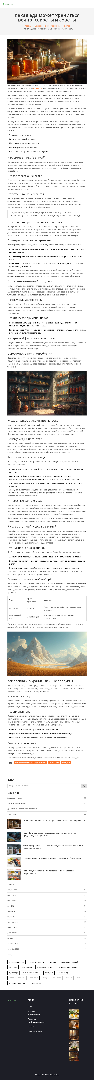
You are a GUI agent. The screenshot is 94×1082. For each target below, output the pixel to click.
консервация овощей (69, 962)
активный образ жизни (68, 967)
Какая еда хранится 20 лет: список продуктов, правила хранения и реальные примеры (53, 847)
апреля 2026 (47, 911)
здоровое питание (16, 962)
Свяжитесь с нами (35, 1031)
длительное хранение (31, 972)
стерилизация (35, 983)
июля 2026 (47, 895)
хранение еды (40, 763)
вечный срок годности (23, 763)
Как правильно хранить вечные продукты (28, 151)
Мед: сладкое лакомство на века (24, 143)
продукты (49, 972)
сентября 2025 (47, 949)
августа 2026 (47, 890)
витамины (34, 978)
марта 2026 (47, 917)
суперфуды (13, 972)
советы (69, 978)
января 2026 (47, 927)
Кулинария (47, 814)
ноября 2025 (47, 938)
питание (53, 962)
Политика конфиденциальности (36, 1020)
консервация (27, 967)
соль (79, 978)
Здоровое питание (47, 798)
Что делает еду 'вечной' (20, 135)
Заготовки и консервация (47, 803)
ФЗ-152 (31, 1027)
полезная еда (63, 972)
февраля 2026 (47, 922)
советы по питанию (17, 978)
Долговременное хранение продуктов (52, 26)
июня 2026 (47, 900)
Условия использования (34, 1012)
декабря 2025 (47, 933)
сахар (45, 978)
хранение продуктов (17, 983)
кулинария (57, 978)
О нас (30, 1007)
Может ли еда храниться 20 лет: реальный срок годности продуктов (54, 820)
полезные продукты (36, 962)
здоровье (13, 967)
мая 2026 (47, 906)
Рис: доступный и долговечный (23, 147)
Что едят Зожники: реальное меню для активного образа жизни (52, 858)
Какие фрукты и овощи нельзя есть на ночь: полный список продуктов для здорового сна (50, 834)
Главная (27, 26)
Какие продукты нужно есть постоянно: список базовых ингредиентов (48, 872)
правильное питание (45, 967)
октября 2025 (47, 943)
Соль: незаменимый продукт (22, 139)
